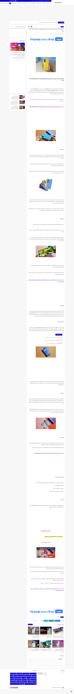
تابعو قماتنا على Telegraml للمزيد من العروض (54, 536)
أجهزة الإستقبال (26, 673)
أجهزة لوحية (20, 673)
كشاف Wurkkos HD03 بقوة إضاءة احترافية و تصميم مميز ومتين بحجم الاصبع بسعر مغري (18, 54)
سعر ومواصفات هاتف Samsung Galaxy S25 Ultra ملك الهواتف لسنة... (58, 637)
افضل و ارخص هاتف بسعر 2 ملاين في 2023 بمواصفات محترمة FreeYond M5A (44, 106)
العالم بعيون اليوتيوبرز (5, 3)
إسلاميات (14, 3)
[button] (57, 621)
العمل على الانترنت (46, 3)
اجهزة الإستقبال (24, 3)
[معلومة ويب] (58, 2)
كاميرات (30, 681)
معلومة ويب (53, 687)
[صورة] (22, 97)
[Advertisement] (37, 13)
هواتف (62, 26)
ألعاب (12, 675)
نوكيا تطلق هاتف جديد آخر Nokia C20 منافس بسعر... (54, 343)
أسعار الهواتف (33, 3)
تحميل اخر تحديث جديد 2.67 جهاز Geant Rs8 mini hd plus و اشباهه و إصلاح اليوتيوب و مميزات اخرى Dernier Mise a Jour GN (14, 103)
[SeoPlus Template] (63, 687)
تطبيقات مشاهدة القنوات (17, 677)
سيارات (28, 3)
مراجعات (39, 3)
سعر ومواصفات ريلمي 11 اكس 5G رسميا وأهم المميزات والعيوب (46, 453)
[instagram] (13, 1)
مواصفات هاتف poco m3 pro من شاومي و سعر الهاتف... (53, 337)
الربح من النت (29, 675)
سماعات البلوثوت (18, 679)
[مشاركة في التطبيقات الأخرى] (42, 621)
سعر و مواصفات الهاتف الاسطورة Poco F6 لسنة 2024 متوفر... (59, 650)
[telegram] (10, 1)
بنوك (25, 677)
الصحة (11, 3)
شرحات (34, 681)
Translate (44, 674)
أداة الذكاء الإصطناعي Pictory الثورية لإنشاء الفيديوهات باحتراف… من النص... (44, 22)
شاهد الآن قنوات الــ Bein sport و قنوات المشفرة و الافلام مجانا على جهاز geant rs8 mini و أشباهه (14, 108)
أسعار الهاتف (13, 673)
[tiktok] (11, 1)
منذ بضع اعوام (59, 336)
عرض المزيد (30, 624)
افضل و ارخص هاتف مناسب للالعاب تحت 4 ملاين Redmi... (53, 340)
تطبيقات (19, 3)
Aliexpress (34, 505)
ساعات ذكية (24, 679)
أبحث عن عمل (33, 673)
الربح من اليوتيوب (22, 675)
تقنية (50, 3)
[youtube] (15, 1)
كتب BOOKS (24, 681)
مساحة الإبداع (13, 681)
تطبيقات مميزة (33, 679)
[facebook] (17, 1)
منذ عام (23, 51)
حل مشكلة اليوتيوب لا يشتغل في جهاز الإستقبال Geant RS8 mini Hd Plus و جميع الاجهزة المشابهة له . (15, 98)
